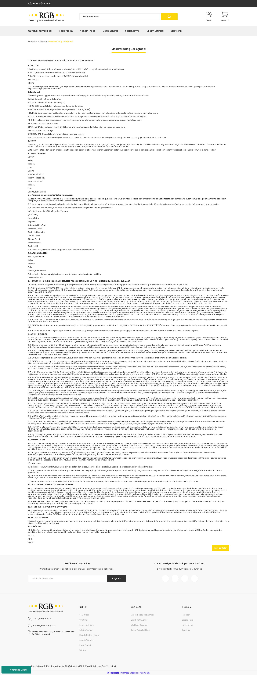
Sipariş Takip (187, 620)
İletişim (82, 650)
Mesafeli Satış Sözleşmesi (142, 615)
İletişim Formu (85, 630)
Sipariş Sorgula (86, 640)
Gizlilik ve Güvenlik (139, 620)
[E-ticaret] (128, 673)
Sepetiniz (186, 630)
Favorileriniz (187, 625)
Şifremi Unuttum (86, 625)
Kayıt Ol (116, 578)
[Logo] (46, 16)
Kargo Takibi (85, 645)
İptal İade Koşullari (139, 625)
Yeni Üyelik (84, 615)
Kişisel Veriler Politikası (140, 630)
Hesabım (186, 615)
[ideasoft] (113, 672)
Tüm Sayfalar (220, 548)
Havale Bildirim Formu (89, 635)
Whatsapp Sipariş (18, 669)
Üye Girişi (83, 620)
